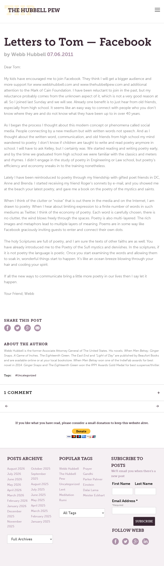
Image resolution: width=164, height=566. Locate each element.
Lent (62, 489)
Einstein (88, 484)
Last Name (144, 483)
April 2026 (14, 490)
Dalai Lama (90, 490)
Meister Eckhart (94, 495)
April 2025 (38, 505)
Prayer (87, 468)
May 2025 (38, 500)
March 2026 (15, 495)
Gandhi (88, 474)
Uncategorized (26, 375)
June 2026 (14, 479)
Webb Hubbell (69, 468)
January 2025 (40, 521)
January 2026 (16, 506)
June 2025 (38, 495)
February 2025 (41, 516)
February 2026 (17, 501)
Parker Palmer (93, 479)
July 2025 (38, 489)
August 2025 (39, 484)
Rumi (63, 500)
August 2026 (16, 468)
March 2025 (39, 511)
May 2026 (14, 484)
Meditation (66, 495)
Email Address (125, 501)
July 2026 (14, 474)
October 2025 (40, 468)
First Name (121, 483)
